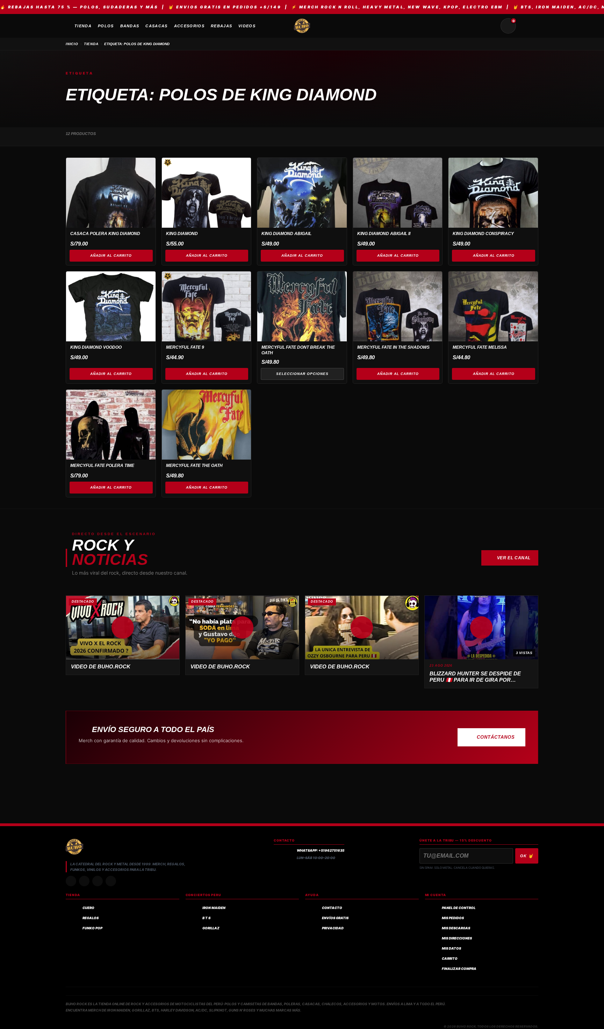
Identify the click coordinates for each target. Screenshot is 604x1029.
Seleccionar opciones (302, 374)
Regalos (90, 918)
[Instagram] (71, 881)
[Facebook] (97, 881)
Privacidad (333, 928)
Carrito (450, 958)
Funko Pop (92, 928)
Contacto (332, 908)
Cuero (88, 908)
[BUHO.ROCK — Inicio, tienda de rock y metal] (302, 26)
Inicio (72, 44)
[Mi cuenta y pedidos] (525, 26)
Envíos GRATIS (335, 918)
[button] (122, 627)
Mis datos (451, 948)
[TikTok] (84, 881)
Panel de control (458, 908)
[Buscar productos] (491, 26)
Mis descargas (456, 928)
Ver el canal (514, 557)
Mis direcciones (457, 938)
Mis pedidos (453, 918)
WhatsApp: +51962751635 (320, 850)
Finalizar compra (459, 969)
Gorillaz (211, 928)
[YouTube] (111, 881)
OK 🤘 (526, 856)
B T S (206, 918)
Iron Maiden (213, 908)
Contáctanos (496, 737)
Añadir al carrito (111, 255)
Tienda (91, 44)
